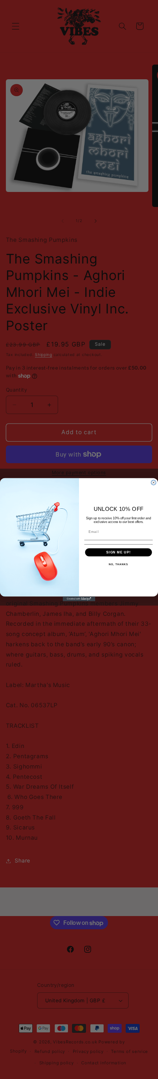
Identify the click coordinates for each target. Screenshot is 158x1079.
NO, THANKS (118, 564)
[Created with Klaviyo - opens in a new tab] (79, 598)
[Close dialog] (153, 482)
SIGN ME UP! (118, 552)
